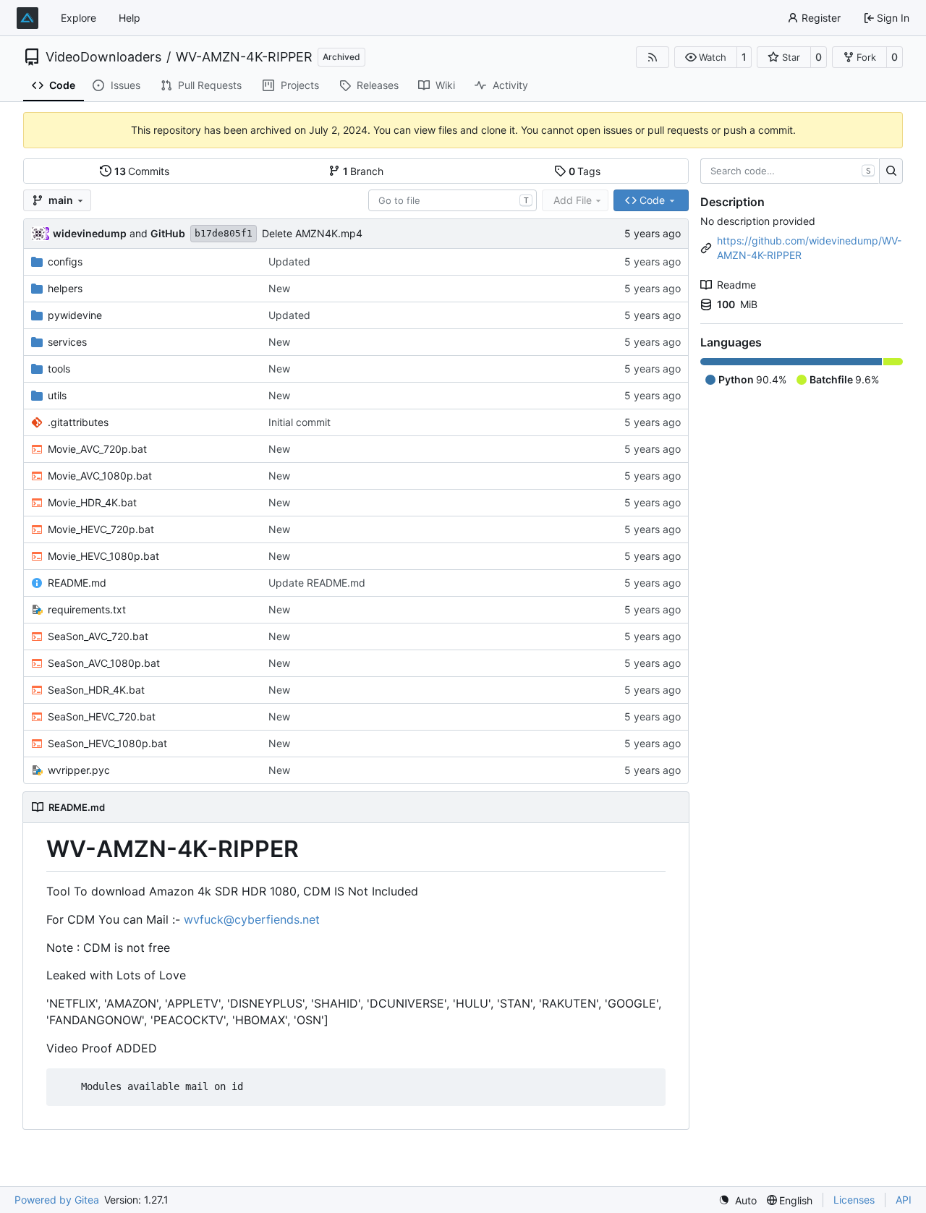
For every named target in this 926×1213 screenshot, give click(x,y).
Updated (289, 261)
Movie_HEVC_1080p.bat (103, 556)
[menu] (737, 1200)
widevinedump (90, 233)
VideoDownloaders (103, 57)
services (67, 342)
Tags (585, 171)
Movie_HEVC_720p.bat (101, 529)
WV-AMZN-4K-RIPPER (244, 57)
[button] (705, 57)
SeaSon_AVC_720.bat (98, 636)
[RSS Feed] (652, 57)
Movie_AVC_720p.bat (97, 449)
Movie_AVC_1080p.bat (100, 475)
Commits (142, 171)
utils (57, 395)
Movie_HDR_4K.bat (92, 502)
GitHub (167, 233)
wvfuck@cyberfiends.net (252, 919)
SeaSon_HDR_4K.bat (96, 690)
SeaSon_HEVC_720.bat (102, 716)
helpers (65, 288)
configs (65, 261)
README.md (77, 582)
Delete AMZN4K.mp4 (312, 233)
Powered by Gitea (56, 1199)
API (904, 1199)
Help (129, 18)
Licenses (854, 1199)
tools (59, 368)
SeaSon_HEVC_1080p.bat (107, 743)
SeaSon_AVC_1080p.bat (104, 663)
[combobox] (452, 200)
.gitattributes (78, 422)
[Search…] (891, 171)
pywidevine (75, 315)
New (279, 288)
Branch (363, 171)
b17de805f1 (223, 233)
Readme (736, 284)
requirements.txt (87, 609)
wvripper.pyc (79, 770)
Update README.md (316, 582)
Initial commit (299, 422)
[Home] (27, 18)
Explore (78, 18)
